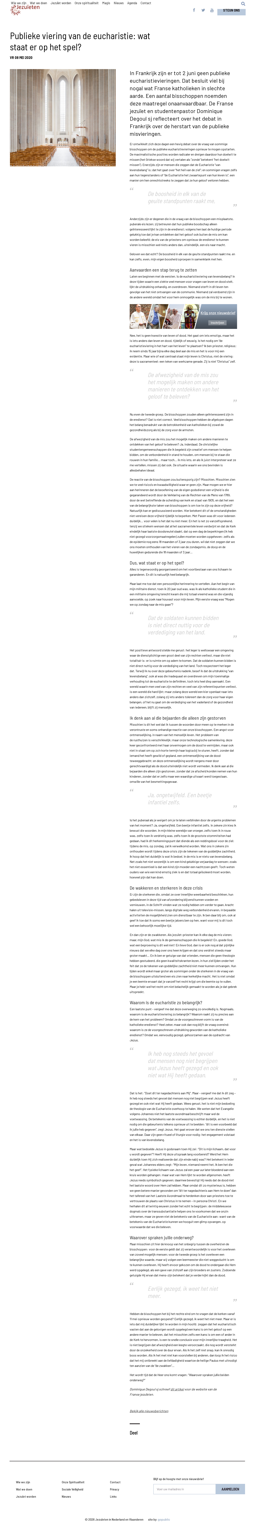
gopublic (164, 1519)
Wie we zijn (23, 1482)
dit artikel (177, 1389)
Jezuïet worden (26, 1496)
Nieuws (66, 1496)
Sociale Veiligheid (72, 1489)
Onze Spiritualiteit (73, 1482)
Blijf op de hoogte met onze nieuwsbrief (178, 1479)
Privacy (114, 1489)
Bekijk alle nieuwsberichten (149, 1411)
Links (113, 1496)
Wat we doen (24, 1489)
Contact (115, 1482)
